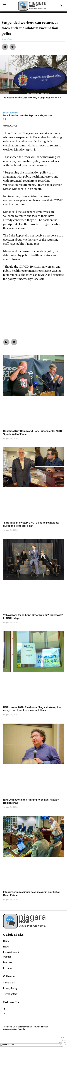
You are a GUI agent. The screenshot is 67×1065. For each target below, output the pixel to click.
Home (6, 940)
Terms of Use (10, 993)
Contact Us (9, 982)
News (6, 946)
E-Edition (8, 967)
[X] (4, 1012)
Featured (7, 962)
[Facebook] (4, 1008)
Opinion (7, 956)
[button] (5, 47)
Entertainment (11, 952)
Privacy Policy (10, 988)
